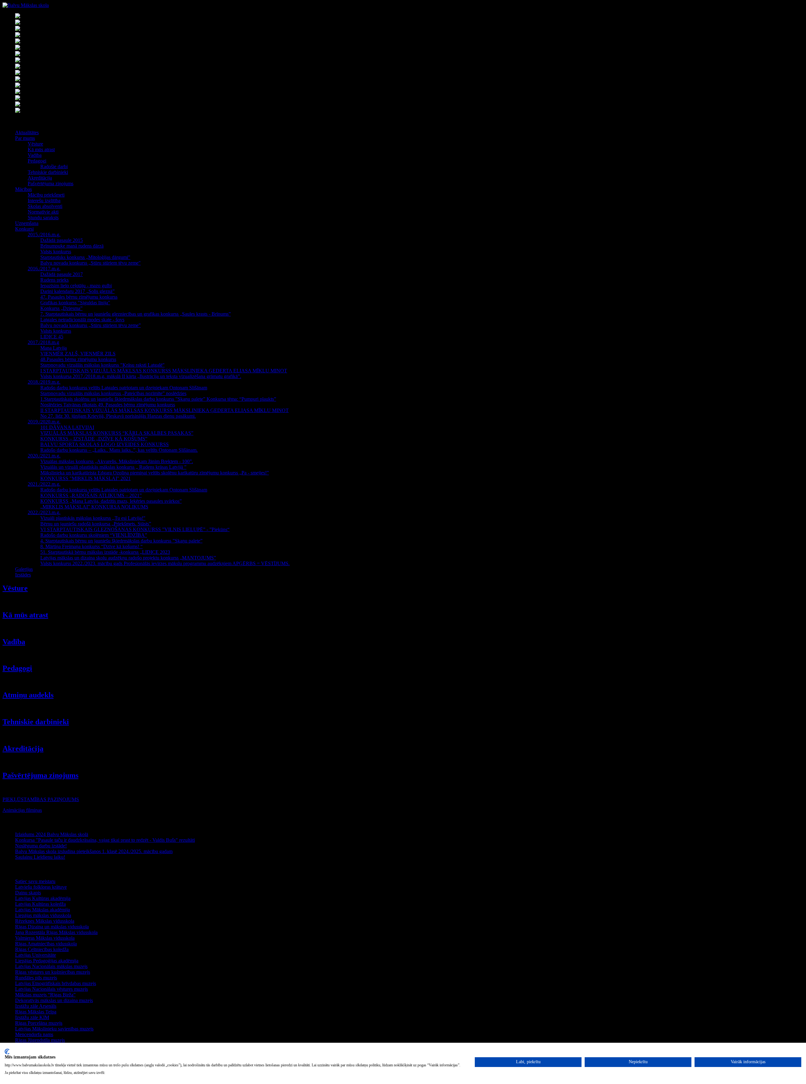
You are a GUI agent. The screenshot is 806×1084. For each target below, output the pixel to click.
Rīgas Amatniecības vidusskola (46, 943)
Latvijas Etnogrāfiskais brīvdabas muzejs (55, 983)
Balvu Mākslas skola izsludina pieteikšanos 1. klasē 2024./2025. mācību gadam (94, 851)
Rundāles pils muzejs (36, 977)
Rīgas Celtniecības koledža (42, 949)
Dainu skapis (28, 892)
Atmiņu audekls (28, 695)
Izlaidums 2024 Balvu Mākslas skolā (51, 834)
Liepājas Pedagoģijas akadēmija (46, 960)
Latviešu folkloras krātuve (41, 887)
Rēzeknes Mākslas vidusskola (44, 921)
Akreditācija (23, 748)
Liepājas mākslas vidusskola (43, 915)
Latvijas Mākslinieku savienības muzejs (54, 1028)
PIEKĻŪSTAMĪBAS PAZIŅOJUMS (41, 799)
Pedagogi (17, 668)
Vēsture (15, 588)
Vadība (14, 642)
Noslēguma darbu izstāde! (41, 845)
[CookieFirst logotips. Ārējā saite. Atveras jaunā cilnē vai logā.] (7, 1051)
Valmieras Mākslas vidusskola (45, 938)
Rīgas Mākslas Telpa (35, 1011)
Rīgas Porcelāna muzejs (38, 1023)
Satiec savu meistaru (35, 881)
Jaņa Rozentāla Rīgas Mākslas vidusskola (56, 932)
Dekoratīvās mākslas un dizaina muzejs (54, 1000)
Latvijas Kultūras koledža (40, 904)
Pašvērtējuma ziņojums (40, 775)
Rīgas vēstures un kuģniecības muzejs (52, 972)
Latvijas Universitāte (35, 955)
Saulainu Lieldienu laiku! (40, 857)
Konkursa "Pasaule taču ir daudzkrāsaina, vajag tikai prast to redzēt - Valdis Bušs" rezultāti (105, 840)
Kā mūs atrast (25, 615)
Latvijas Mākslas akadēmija (42, 909)
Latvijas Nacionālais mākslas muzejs (51, 966)
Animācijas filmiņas (22, 810)
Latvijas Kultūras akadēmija (43, 898)
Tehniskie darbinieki (36, 722)
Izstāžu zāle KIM (32, 1017)
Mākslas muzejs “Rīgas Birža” (45, 994)
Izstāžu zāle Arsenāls (35, 1006)
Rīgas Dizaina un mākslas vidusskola (52, 926)
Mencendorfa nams (34, 1034)
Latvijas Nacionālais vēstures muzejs (51, 989)
